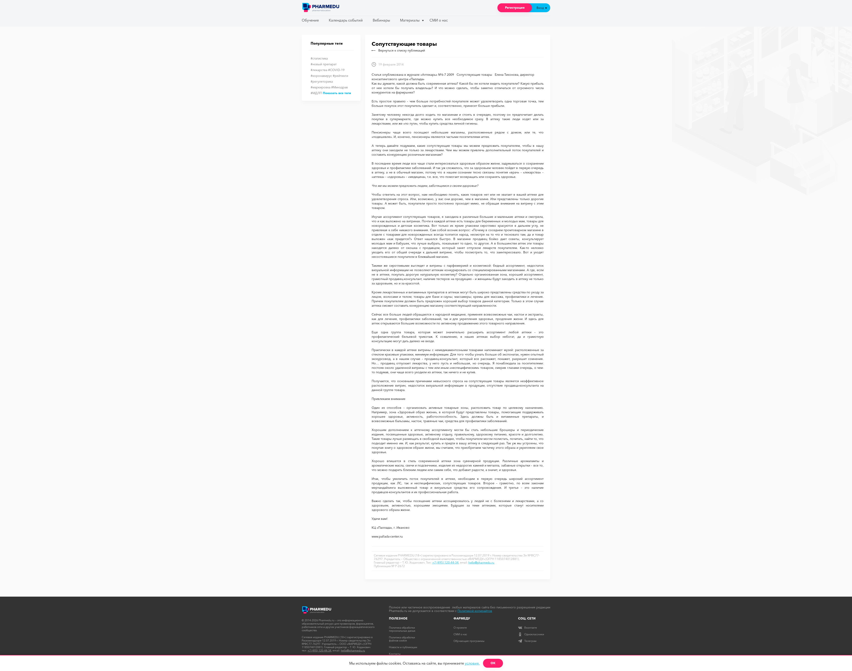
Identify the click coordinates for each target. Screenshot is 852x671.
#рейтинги (340, 76)
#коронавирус (321, 76)
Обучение (310, 20)
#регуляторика (322, 81)
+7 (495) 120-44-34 (445, 562)
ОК (493, 663)
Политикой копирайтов (475, 611)
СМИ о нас (439, 20)
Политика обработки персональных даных (402, 629)
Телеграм (530, 641)
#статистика (319, 58)
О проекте (460, 627)
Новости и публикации (403, 647)
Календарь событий (346, 20)
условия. (472, 663)
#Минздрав (339, 87)
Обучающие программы (469, 641)
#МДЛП (316, 93)
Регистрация (515, 8)
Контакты (394, 653)
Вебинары (381, 20)
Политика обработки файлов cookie (402, 639)
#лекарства (319, 70)
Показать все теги (337, 93)
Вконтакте (530, 627)
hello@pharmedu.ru (481, 562)
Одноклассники (534, 634)
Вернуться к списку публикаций (401, 50)
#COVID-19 (336, 70)
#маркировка (320, 87)
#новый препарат (324, 64)
